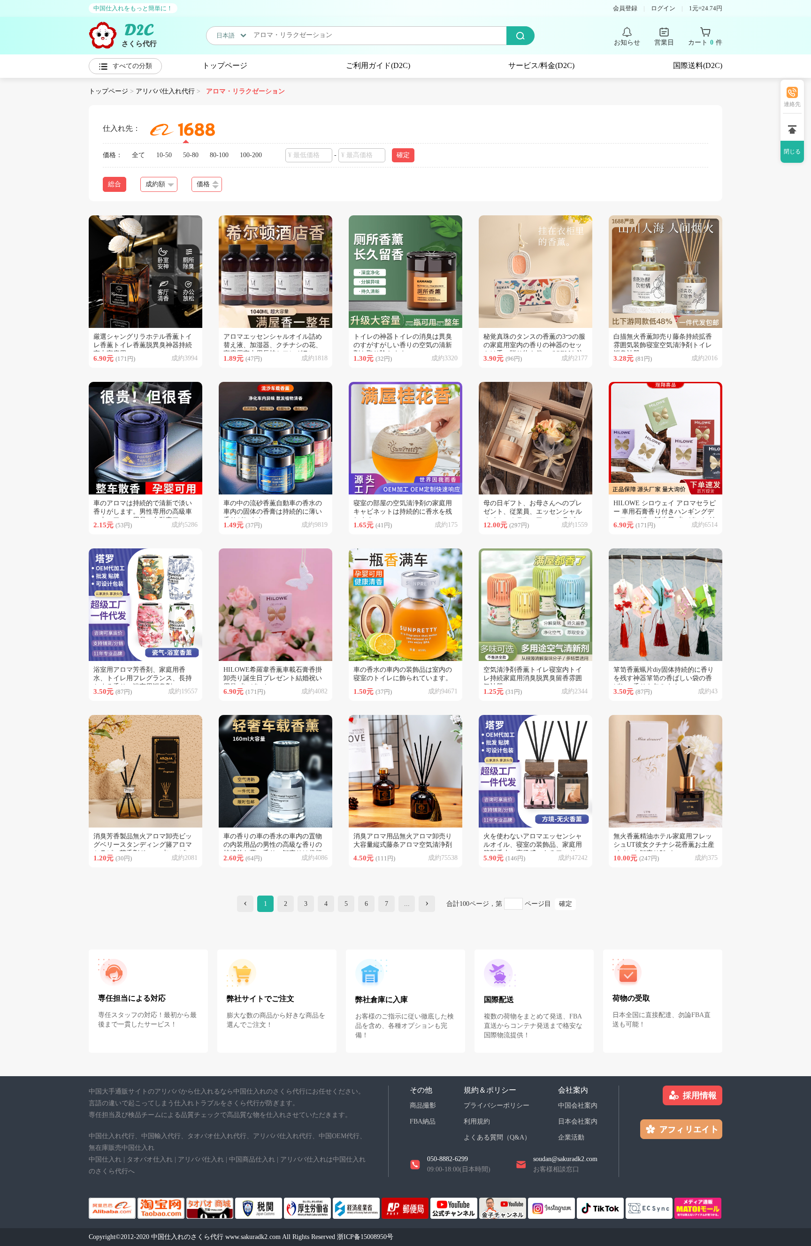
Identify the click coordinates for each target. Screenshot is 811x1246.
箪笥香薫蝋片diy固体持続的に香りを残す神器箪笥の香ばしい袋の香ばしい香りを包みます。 (663, 678)
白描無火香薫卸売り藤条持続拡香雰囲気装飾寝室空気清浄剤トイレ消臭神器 (662, 345)
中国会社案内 (577, 1105)
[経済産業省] (357, 1207)
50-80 (191, 155)
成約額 (155, 184)
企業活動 (571, 1137)
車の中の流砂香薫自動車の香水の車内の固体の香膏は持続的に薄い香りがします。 (272, 512)
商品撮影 (423, 1105)
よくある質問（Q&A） (497, 1137)
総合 (114, 184)
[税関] (259, 1207)
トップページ (224, 65)
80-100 (219, 155)
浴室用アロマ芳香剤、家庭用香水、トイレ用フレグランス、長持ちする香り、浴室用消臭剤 (142, 678)
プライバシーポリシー (496, 1105)
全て (138, 155)
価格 (203, 184)
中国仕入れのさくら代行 (187, 1236)
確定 (565, 903)
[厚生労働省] (308, 1207)
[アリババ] (113, 1207)
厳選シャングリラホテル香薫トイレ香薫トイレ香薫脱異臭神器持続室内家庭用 (142, 345)
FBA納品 (423, 1121)
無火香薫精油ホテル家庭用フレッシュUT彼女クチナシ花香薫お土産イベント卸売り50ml (663, 845)
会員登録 (625, 8)
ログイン (663, 8)
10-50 (164, 155)
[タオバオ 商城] (210, 1207)
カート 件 (705, 42)
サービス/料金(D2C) (541, 65)
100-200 (251, 155)
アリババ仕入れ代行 (165, 91)
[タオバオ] (162, 1207)
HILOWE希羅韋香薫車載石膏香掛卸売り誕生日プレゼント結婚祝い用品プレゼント (272, 678)
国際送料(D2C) (697, 65)
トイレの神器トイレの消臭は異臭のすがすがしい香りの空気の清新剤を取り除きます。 (402, 345)
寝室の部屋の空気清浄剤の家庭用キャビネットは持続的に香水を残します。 (402, 512)
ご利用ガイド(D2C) (378, 65)
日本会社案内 (577, 1121)
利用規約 (477, 1121)
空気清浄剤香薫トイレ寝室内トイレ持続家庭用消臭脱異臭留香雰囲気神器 (532, 678)
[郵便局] (406, 1207)
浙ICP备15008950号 (365, 1236)
